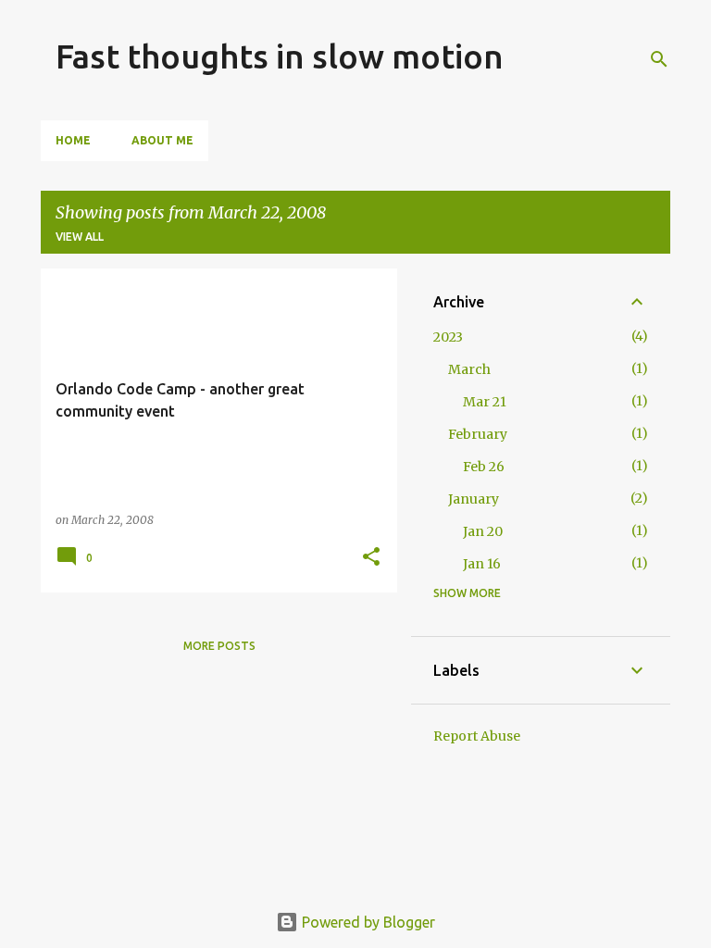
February (477, 434)
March (469, 369)
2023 (448, 337)
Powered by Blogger (366, 922)
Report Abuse (476, 736)
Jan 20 (483, 531)
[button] (371, 557)
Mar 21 (484, 401)
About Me (162, 140)
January (473, 499)
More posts (219, 646)
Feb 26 (484, 466)
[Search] (659, 59)
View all (80, 237)
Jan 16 (482, 563)
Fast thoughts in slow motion (280, 56)
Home (73, 140)
